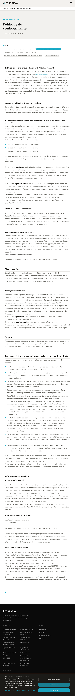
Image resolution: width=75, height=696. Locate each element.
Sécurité (33, 52)
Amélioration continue (26, 629)
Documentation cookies (28, 690)
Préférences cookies (53, 679)
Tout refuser (54, 685)
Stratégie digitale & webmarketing (25, 659)
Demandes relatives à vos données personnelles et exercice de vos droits (23, 55)
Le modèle (42, 629)
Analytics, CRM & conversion (8, 633)
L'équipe (41, 632)
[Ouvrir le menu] (71, 3)
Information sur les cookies (52, 55)
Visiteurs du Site (8, 52)
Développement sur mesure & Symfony (9, 643)
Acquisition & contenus (9, 629)
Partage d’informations (22, 52)
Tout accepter (54, 690)
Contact (41, 638)
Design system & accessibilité (25, 638)
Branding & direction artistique (9, 638)
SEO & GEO (6, 658)
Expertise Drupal (25, 642)
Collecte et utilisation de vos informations (48, 49)
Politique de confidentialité (12, 690)
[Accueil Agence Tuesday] (10, 3)
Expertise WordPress (9, 648)
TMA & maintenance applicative (9, 664)
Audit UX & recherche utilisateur (26, 633)
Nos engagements (44, 635)
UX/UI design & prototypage (24, 664)
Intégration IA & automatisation (24, 649)
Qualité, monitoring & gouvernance (26, 654)
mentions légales (41, 74)
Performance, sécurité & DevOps (10, 654)
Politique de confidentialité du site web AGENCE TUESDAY (19, 49)
